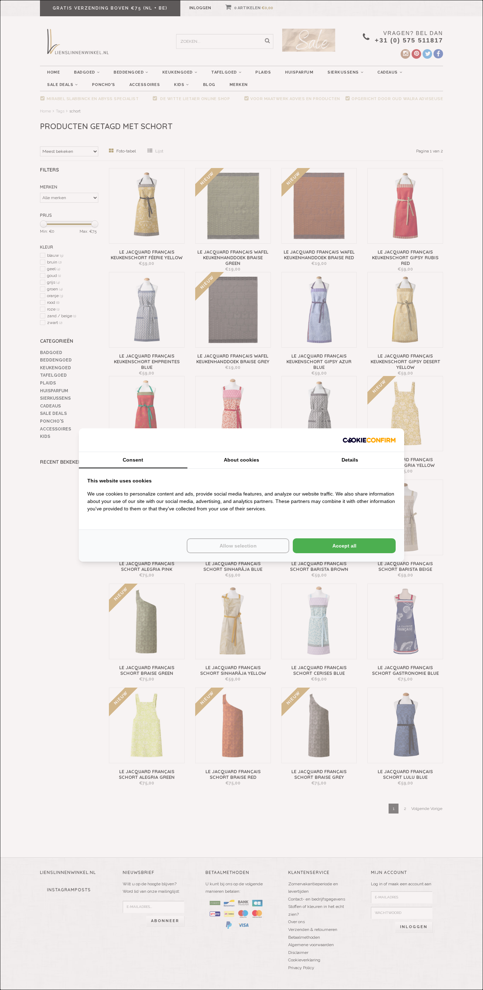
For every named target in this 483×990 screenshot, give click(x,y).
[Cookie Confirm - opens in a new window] (369, 440)
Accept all (344, 546)
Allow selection (238, 546)
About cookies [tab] (241, 460)
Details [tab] (350, 460)
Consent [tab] (133, 460)
